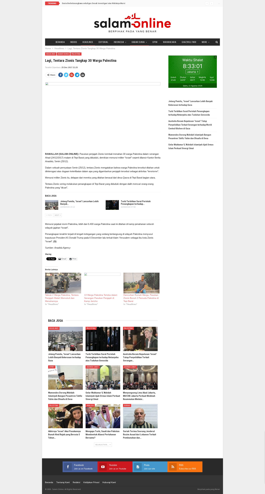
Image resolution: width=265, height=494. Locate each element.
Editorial (103, 42)
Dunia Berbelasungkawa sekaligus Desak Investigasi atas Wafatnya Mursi (93, 3)
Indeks (73, 42)
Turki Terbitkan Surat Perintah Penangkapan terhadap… (136, 202)
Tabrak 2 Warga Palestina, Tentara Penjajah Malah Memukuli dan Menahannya (62, 298)
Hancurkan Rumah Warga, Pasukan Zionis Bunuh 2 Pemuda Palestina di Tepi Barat (141, 298)
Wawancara (169, 42)
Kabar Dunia (138, 42)
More (204, 42)
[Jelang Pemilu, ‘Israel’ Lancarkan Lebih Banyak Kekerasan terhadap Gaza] (51, 205)
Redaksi (76, 482)
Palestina (75, 54)
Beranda (60, 42)
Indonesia (119, 42)
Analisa (90, 405)
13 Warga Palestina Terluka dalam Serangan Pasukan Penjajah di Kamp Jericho (100, 298)
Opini (154, 42)
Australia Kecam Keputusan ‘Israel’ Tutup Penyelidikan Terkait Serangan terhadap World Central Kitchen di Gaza (190, 125)
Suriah (127, 405)
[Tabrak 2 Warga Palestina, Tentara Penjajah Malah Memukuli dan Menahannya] (63, 283)
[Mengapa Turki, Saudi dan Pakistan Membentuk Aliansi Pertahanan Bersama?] (103, 416)
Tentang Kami (63, 482)
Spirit (51, 367)
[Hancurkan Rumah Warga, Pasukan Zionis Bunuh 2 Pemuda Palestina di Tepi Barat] (141, 283)
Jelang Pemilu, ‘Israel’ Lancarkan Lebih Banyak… (79, 202)
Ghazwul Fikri (189, 42)
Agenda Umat (93, 367)
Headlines (88, 42)
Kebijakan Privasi (91, 482)
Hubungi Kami (109, 482)
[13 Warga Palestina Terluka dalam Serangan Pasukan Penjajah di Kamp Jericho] (102, 283)
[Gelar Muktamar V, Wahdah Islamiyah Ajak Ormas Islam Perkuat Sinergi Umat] (103, 377)
